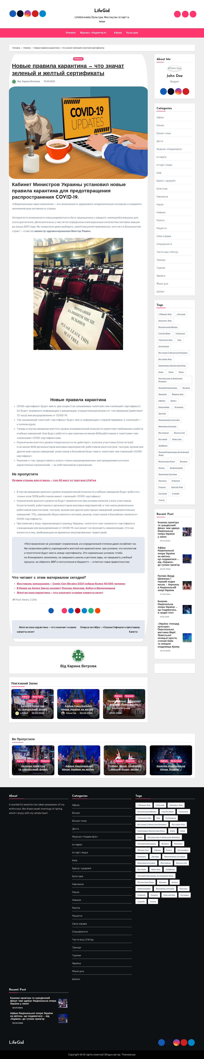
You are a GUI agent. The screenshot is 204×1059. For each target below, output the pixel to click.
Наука (160, 204)
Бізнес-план (164, 133)
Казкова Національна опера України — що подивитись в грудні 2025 (167, 607)
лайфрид (162, 446)
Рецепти (162, 228)
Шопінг (161, 291)
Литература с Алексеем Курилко (170, 379)
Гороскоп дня (165, 340)
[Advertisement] (78, 375)
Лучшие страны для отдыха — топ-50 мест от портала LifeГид (54, 480)
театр (161, 500)
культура (176, 439)
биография (163, 407)
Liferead (181, 314)
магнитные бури (166, 461)
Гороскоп (180, 333)
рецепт (162, 487)
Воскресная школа (167, 327)
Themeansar (128, 1054)
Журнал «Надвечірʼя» (94, 33)
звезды (162, 413)
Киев (160, 372)
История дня (165, 359)
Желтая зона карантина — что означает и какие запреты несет (60, 592)
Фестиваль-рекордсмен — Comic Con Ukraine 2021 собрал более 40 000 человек (71, 583)
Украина (162, 394)
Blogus (109, 1054)
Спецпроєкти (164, 244)
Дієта (160, 141)
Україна (161, 275)
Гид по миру (164, 333)
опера (161, 468)
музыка (183, 461)
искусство (179, 433)
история (162, 439)
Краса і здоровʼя (166, 180)
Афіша (118, 33)
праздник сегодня (167, 474)
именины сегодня (167, 426)
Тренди (161, 260)
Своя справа (164, 236)
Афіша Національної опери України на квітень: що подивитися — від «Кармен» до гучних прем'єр (169, 556)
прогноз (162, 481)
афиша (161, 401)
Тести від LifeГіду (167, 252)
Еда (179, 340)
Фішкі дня (162, 283)
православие (176, 468)
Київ (159, 172)
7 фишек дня (165, 314)
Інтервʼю (162, 157)
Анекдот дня (165, 321)
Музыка (186, 388)
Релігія (160, 220)
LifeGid (102, 11)
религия (176, 481)
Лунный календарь (167, 388)
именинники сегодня (169, 420)
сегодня (162, 494)
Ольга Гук (71, 713)
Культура (132, 33)
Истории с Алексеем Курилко (173, 353)
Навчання (162, 196)
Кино (171, 372)
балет (174, 401)
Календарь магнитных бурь (172, 366)
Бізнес (160, 125)
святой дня (177, 487)
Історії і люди (164, 165)
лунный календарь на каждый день (173, 453)
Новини (71, 33)
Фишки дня (177, 394)
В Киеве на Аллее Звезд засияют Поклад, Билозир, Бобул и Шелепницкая (66, 588)
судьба (175, 494)
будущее (179, 407)
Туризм (161, 267)
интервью (163, 433)
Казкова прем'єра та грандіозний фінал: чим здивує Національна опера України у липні (33, 1001)
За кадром (163, 346)
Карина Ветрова (31, 81)
